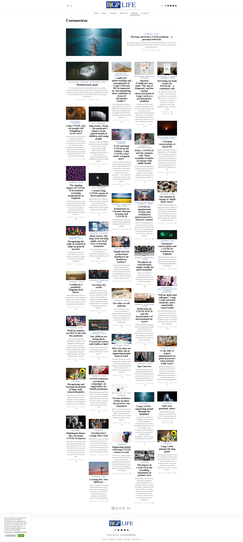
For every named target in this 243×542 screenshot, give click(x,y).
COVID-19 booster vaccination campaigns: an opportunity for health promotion (98, 384)
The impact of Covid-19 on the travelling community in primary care (144, 470)
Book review (150, 76)
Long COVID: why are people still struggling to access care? (76, 130)
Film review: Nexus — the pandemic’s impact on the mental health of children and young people (98, 132)
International (94, 81)
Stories (172, 138)
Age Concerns (144, 366)
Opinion (156, 34)
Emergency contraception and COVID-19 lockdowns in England (167, 248)
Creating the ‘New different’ (98, 480)
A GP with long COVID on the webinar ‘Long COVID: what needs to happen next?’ (121, 152)
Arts (93, 123)
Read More (16, 530)
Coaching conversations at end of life (167, 144)
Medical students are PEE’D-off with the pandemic (76, 333)
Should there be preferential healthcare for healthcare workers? (121, 256)
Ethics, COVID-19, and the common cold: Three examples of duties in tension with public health (144, 156)
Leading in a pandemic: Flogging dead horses (76, 288)
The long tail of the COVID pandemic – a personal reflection (151, 38)
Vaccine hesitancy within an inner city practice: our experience (121, 402)
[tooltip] (165, 6)
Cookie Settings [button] (10, 535)
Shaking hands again (87, 85)
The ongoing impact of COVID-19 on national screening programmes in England (75, 191)
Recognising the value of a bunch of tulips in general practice (75, 245)
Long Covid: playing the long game (167, 449)
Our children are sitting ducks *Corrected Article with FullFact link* (98, 340)
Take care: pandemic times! (167, 407)
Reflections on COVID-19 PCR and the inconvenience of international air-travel (144, 315)
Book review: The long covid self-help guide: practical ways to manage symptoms (98, 241)
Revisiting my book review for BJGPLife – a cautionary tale (167, 85)
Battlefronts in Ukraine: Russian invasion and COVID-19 (121, 213)
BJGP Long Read (74, 81)
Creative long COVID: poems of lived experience (99, 193)
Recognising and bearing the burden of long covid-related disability (76, 388)
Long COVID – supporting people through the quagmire (144, 410)
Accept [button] (21, 535)
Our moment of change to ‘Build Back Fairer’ (167, 199)
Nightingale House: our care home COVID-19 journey (76, 436)
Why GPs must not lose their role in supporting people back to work (121, 352)
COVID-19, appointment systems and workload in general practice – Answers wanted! (144, 213)
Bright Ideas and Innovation (167, 137)
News (119, 206)
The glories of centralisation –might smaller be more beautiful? (144, 266)
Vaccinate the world (99, 286)
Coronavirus (148, 34)
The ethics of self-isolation (121, 304)
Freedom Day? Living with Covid (99, 434)
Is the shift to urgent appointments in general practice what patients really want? (167, 357)
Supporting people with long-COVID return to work (121, 449)
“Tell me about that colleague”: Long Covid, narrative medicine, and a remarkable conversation (167, 301)
